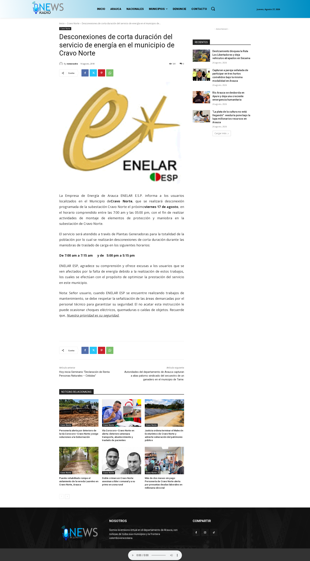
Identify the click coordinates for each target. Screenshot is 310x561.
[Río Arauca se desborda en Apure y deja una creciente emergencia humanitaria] (201, 97)
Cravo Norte (73, 23)
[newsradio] (61, 64)
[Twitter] (93, 72)
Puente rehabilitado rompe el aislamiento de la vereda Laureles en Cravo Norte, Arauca (78, 481)
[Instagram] (204, 532)
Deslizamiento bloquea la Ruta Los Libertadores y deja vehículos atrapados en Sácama (231, 55)
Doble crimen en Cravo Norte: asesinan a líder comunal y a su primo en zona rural (118, 481)
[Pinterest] (101, 72)
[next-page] (67, 496)
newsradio (72, 63)
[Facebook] (85, 72)
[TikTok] (213, 532)
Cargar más (220, 133)
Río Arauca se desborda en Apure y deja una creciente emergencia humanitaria (228, 96)
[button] (213, 8)
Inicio (62, 23)
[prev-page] (61, 496)
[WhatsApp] (109, 72)
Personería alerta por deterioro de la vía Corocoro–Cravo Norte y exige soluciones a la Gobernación (78, 433)
